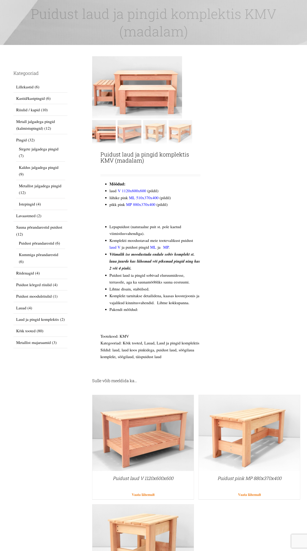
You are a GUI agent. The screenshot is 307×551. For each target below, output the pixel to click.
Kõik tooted (132, 343)
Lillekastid (24, 86)
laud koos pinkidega (138, 349)
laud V (114, 247)
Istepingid (27, 204)
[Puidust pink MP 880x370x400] (249, 398)
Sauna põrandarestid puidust (39, 227)
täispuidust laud (148, 356)
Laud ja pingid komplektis (178, 343)
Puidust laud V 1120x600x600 (143, 478)
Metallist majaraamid (33, 342)
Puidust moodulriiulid (34, 296)
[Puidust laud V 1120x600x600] (143, 398)
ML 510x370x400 (143, 197)
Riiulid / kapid (28, 109)
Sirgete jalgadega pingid (38, 149)
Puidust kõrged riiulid (34, 284)
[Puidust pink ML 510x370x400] (143, 508)
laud (115, 349)
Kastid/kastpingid (30, 98)
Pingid (21, 140)
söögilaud (125, 356)
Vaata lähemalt (143, 494)
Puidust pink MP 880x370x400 (249, 478)
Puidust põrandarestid (36, 243)
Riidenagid (25, 273)
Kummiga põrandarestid (38, 254)
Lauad (149, 343)
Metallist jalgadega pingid (40, 185)
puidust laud (166, 349)
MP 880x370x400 (140, 204)
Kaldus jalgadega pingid (38, 167)
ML (153, 247)
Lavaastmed (26, 215)
